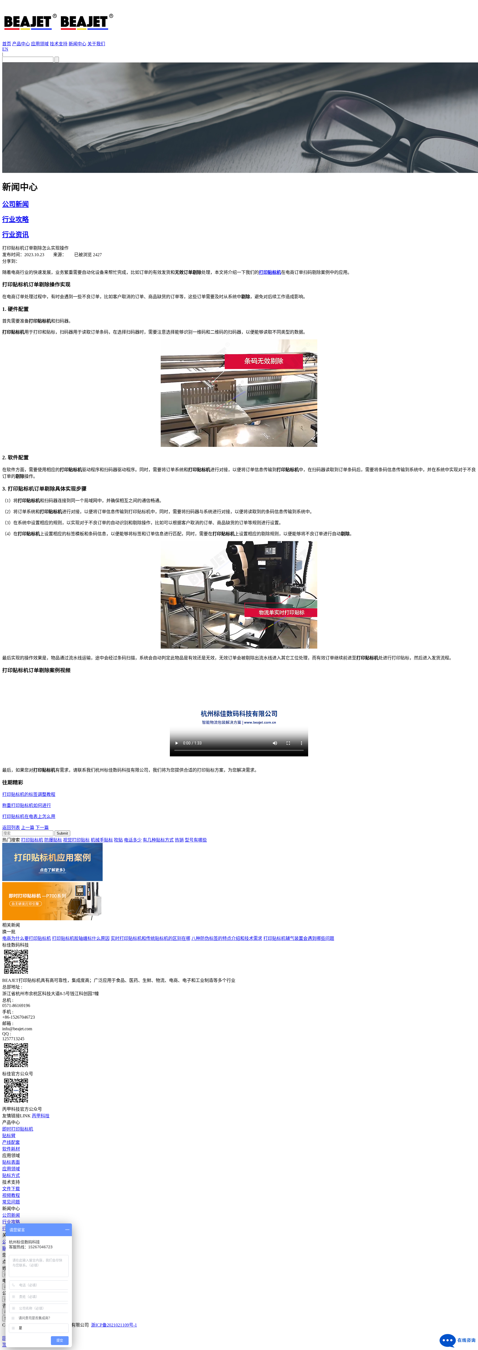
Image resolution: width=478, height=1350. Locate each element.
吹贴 (118, 840)
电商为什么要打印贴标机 (26, 938)
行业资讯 (15, 234)
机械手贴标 (102, 840)
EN (5, 49)
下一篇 (42, 827)
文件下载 (11, 1188)
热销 (179, 840)
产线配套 (11, 1142)
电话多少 (133, 840)
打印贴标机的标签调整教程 (28, 794)
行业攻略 (15, 219)
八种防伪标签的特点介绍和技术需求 (226, 938)
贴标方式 (11, 1175)
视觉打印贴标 (76, 840)
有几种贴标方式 (158, 840)
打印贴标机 (32, 840)
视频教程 (11, 1195)
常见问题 (11, 1202)
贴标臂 (8, 1135)
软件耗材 (11, 1149)
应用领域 (40, 43)
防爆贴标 (53, 840)
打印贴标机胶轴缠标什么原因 (81, 938)
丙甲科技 (41, 1115)
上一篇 (27, 827)
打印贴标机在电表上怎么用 (28, 816)
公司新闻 (15, 204)
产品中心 (21, 43)
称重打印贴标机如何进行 (26, 805)
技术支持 (58, 43)
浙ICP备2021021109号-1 (114, 1325)
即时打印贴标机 (17, 1129)
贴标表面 (11, 1162)
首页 (6, 43)
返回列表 (11, 827)
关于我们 (96, 43)
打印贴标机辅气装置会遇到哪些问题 (298, 938)
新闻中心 (77, 43)
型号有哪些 (196, 840)
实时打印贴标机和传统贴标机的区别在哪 (150, 938)
